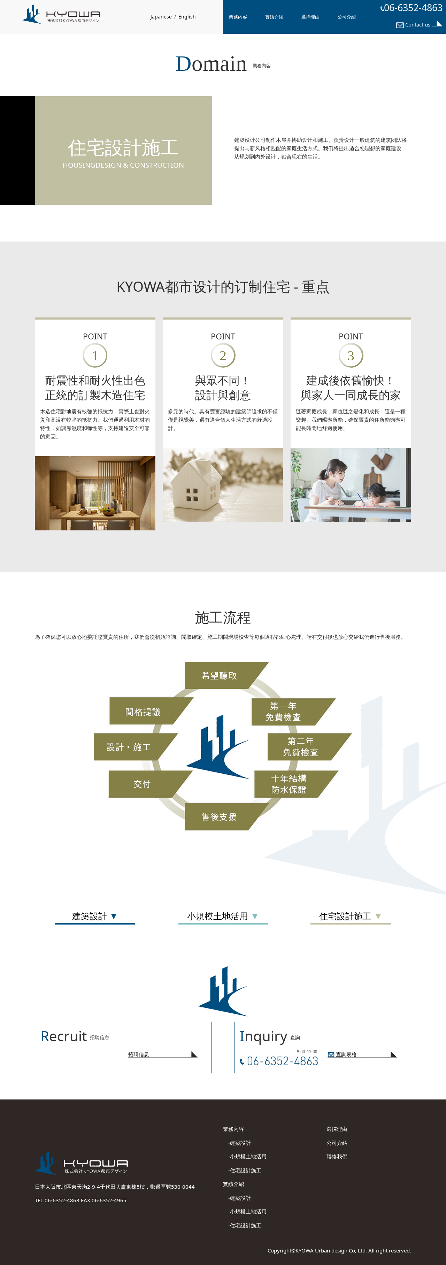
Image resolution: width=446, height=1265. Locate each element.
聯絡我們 (336, 1156)
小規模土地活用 (219, 916)
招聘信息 (138, 1054)
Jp (161, 16)
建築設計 (90, 916)
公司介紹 (347, 17)
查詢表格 (345, 1054)
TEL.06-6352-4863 (58, 1200)
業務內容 (238, 17)
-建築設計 (237, 1142)
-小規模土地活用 (245, 1156)
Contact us (418, 24)
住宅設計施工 (346, 916)
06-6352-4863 (413, 7)
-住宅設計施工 (242, 1170)
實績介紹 (274, 17)
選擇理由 (310, 17)
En (187, 16)
